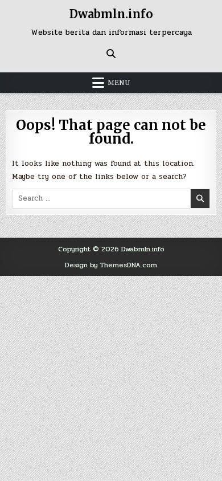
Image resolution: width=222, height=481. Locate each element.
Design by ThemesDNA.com (111, 265)
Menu (119, 82)
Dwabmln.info (111, 14)
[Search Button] (111, 54)
